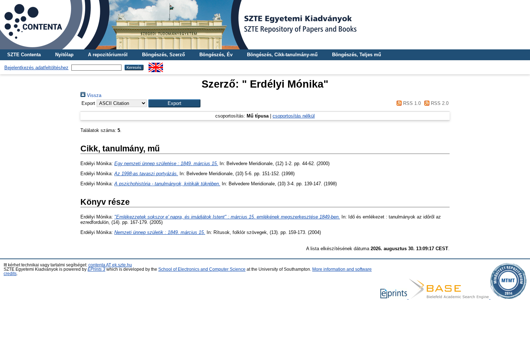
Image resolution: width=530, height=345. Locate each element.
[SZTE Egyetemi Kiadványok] (265, 24)
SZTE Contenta (24, 54)
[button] (174, 103)
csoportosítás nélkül (294, 116)
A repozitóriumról (108, 54)
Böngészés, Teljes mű (356, 54)
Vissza (93, 95)
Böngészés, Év (216, 54)
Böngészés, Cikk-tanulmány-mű (282, 54)
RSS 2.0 (439, 103)
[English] (156, 65)
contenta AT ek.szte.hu (110, 265)
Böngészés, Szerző (163, 54)
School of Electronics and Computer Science (202, 269)
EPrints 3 (96, 269)
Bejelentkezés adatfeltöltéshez (36, 67)
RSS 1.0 (411, 103)
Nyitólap (64, 54)
